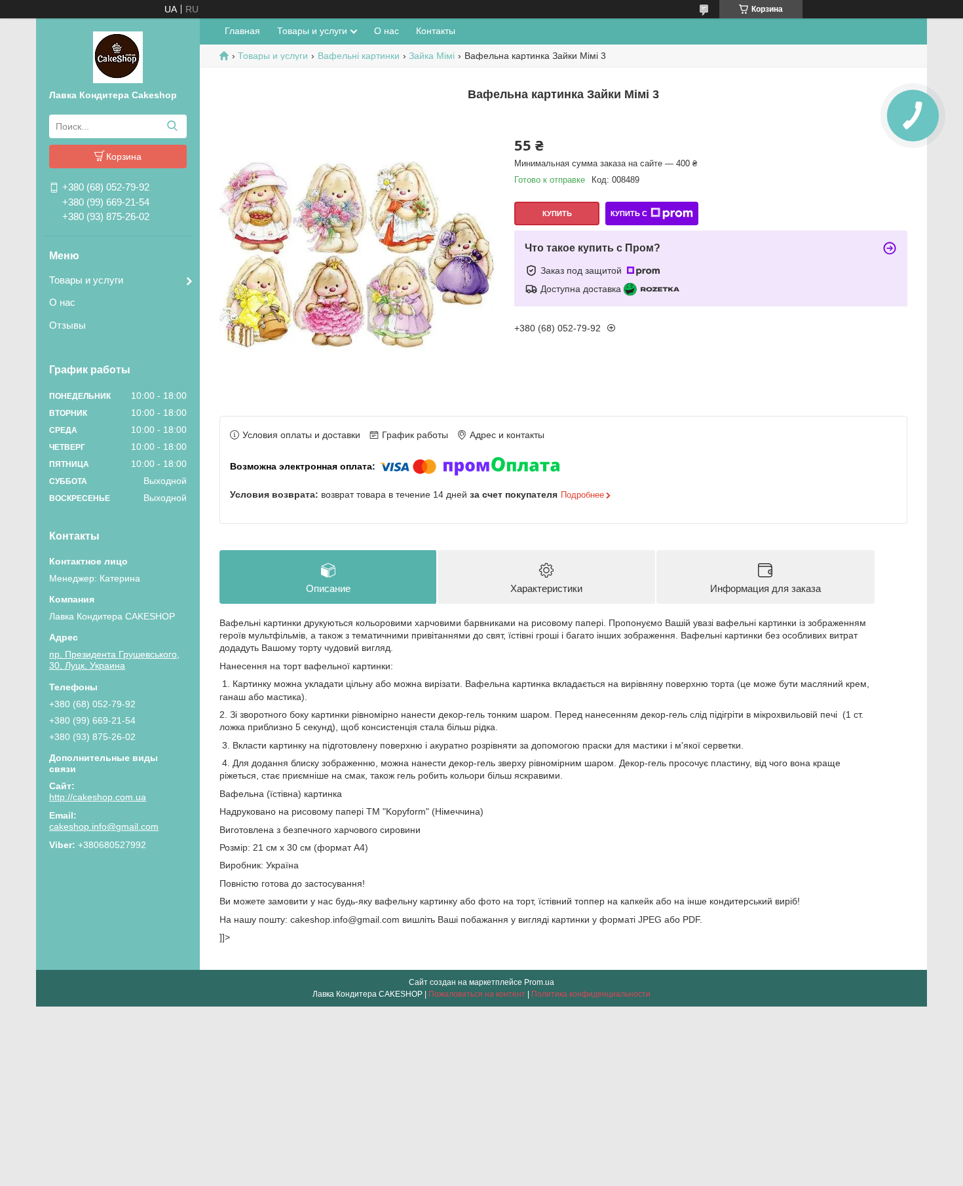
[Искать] (172, 126)
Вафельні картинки (359, 55)
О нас (62, 302)
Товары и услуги (86, 280)
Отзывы (67, 325)
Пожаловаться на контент (476, 994)
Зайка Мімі (432, 55)
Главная (242, 31)
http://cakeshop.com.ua (97, 797)
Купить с (629, 213)
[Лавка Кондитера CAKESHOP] (118, 56)
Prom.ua (539, 982)
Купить (557, 213)
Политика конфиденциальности (591, 994)
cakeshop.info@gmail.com (104, 826)
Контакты (435, 31)
